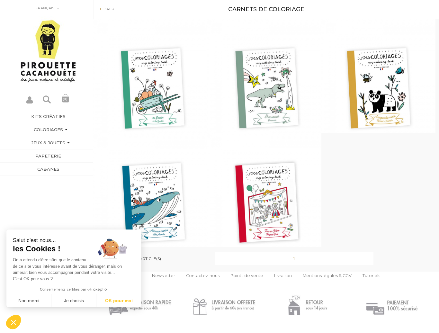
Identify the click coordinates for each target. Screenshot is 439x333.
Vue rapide (150, 124)
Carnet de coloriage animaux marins (150, 207)
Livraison (283, 275)
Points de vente (246, 275)
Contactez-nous (203, 275)
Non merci (28, 300)
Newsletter (163, 275)
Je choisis (74, 300)
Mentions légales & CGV (327, 275)
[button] (13, 322)
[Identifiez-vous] (29, 102)
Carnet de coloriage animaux (378, 93)
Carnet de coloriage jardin (150, 93)
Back (106, 8)
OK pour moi (119, 300)
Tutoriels (371, 275)
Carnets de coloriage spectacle (264, 207)
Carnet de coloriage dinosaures (264, 93)
